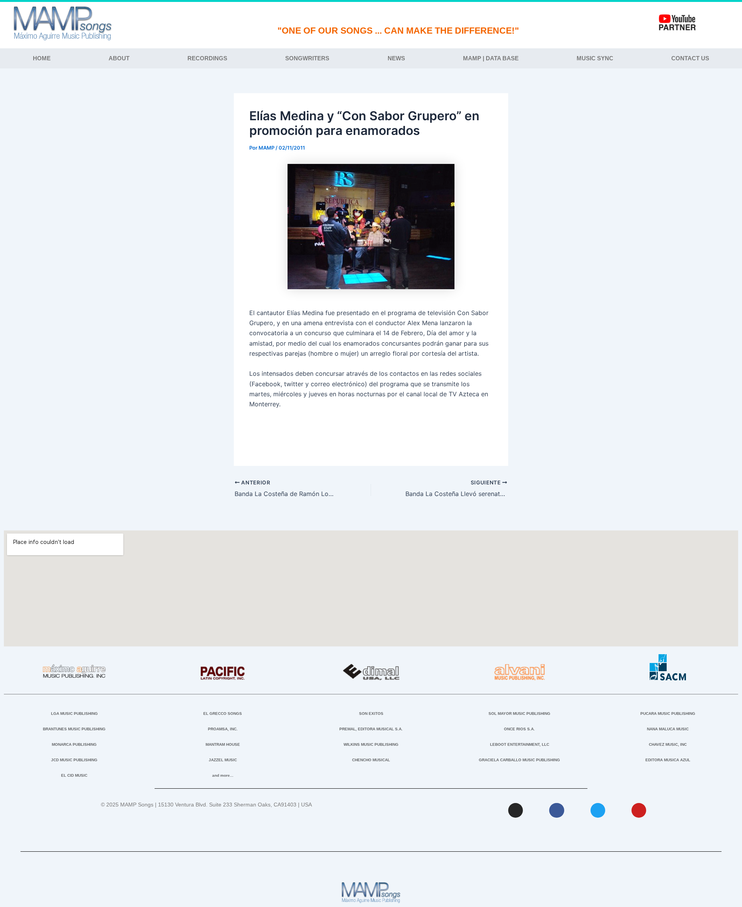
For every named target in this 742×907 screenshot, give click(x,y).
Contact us (690, 58)
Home (42, 58)
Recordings (207, 58)
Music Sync (595, 58)
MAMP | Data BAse (491, 58)
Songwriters (307, 58)
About (119, 58)
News (396, 58)
